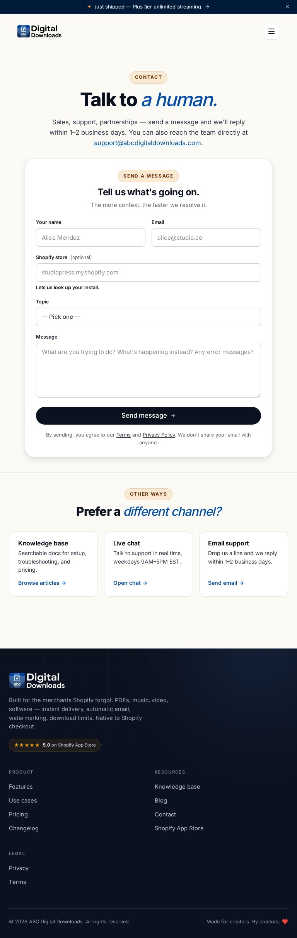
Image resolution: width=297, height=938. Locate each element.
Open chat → (130, 582)
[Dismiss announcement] (287, 6)
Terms (123, 435)
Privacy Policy (159, 435)
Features (21, 786)
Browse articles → (42, 582)
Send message (144, 415)
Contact (165, 814)
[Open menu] (271, 31)
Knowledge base (177, 786)
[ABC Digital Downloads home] (40, 31)
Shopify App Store (179, 828)
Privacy (19, 868)
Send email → (226, 582)
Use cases (23, 800)
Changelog (24, 828)
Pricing (18, 814)
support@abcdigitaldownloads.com (147, 143)
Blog (161, 800)
